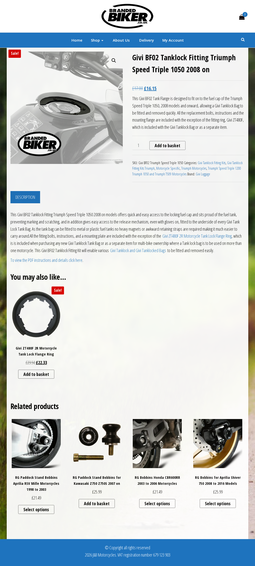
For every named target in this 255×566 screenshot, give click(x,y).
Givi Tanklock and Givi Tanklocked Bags (138, 250)
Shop (96, 40)
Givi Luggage (203, 174)
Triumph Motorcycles (193, 168)
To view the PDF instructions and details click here (46, 260)
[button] (113, 60)
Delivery (146, 40)
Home (76, 40)
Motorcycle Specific (168, 168)
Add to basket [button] (36, 374)
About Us (121, 40)
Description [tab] (25, 197)
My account (173, 40)
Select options (36, 509)
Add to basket (167, 145)
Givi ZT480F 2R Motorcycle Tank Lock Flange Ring (197, 236)
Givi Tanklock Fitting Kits (212, 162)
